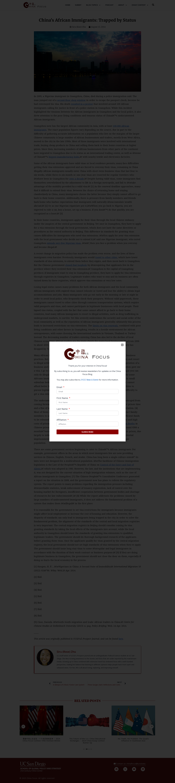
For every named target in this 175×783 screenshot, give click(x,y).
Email (60, 387)
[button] (122, 345)
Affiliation (62, 420)
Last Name (62, 409)
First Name (63, 398)
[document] (87, 391)
